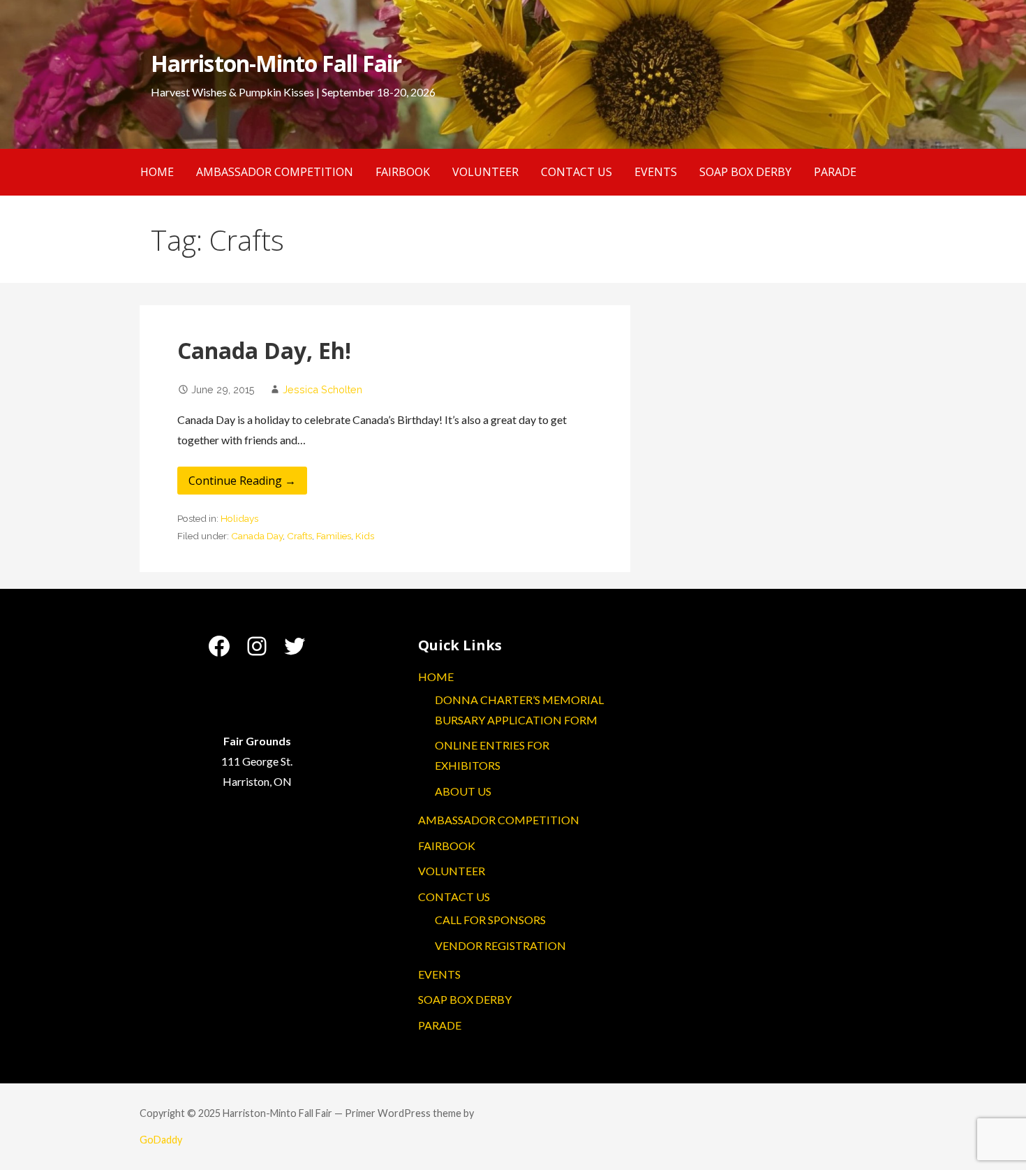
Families (333, 535)
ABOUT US (463, 791)
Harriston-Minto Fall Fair (276, 63)
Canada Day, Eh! (264, 350)
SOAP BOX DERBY (745, 172)
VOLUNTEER (485, 172)
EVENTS (655, 172)
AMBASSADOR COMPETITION (274, 172)
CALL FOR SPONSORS (490, 919)
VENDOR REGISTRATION (500, 945)
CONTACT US (576, 172)
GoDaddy (161, 1140)
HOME (157, 172)
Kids (364, 535)
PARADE (835, 172)
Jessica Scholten (322, 389)
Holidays (239, 518)
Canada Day (257, 535)
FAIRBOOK (403, 172)
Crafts (299, 535)
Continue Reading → (242, 480)
